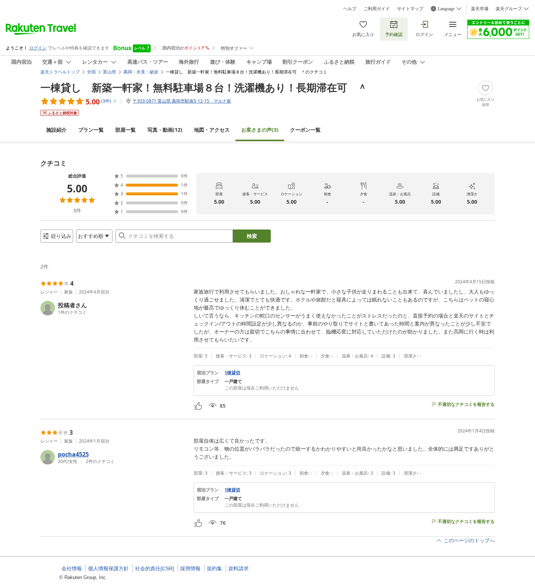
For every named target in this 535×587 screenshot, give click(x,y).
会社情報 (72, 568)
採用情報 (190, 568)
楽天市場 (479, 8)
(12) (164, 129)
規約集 (214, 568)
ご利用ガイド (377, 8)
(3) (259, 129)
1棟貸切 (232, 373)
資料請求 (238, 568)
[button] (114, 308)
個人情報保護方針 (108, 568)
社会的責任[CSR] (154, 568)
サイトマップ (410, 8)
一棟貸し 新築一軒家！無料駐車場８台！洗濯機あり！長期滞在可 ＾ (204, 87)
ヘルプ (349, 8)
